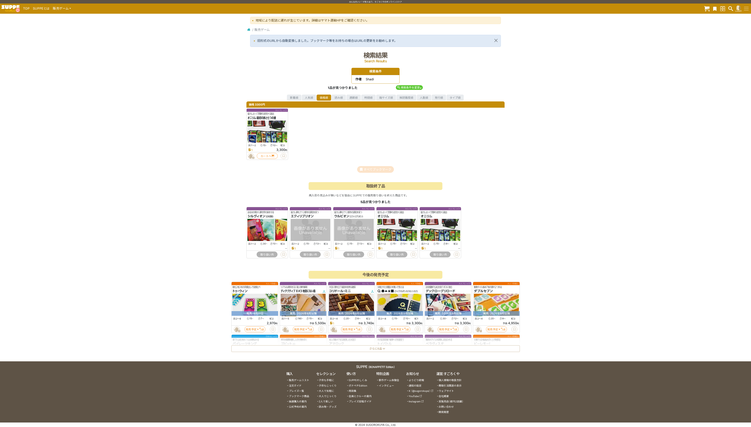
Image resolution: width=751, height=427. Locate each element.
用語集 (352, 390)
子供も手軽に (326, 380)
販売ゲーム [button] (61, 8)
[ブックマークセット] (715, 8)
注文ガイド (295, 385)
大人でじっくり (328, 396)
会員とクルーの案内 (360, 396)
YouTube (414, 396)
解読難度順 (406, 97)
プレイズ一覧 (296, 390)
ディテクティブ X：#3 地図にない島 (298, 291)
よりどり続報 (416, 380)
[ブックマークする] (284, 156)
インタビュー (386, 385)
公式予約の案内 (298, 406)
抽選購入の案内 (298, 401)
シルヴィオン (256, 216)
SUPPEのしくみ (358, 380)
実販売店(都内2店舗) (451, 401)
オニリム (383, 216)
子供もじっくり (328, 385)
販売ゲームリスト (299, 380)
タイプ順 (455, 97)
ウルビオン (341, 216)
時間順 (368, 97)
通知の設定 (415, 385)
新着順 (294, 97)
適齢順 (353, 97)
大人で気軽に (326, 390)
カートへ (266, 156)
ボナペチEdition (358, 385)
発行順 (439, 97)
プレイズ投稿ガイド (360, 401)
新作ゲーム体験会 (389, 380)
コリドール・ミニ (340, 291)
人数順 (424, 97)
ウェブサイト (446, 390)
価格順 (324, 97)
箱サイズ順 (386, 97)
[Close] (496, 40)
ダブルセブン (483, 291)
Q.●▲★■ (385, 291)
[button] (409, 87)
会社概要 (444, 396)
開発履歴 (444, 412)
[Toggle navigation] (746, 9)
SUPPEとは (41, 8)
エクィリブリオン (302, 216)
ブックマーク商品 (299, 396)
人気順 (309, 97)
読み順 (339, 97)
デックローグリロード (440, 291)
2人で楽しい (326, 401)
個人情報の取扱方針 (450, 380)
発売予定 (251, 329)
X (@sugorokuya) (419, 390)
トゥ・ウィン (240, 291)
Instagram (414, 401)
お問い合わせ (446, 406)
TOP (26, 8)
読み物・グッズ (328, 406)
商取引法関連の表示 (450, 385)
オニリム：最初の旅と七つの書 (262, 117)
